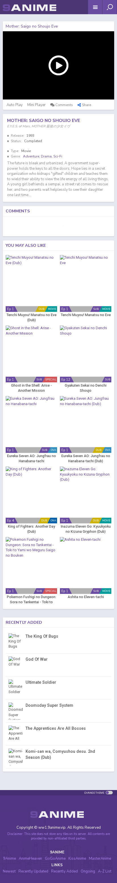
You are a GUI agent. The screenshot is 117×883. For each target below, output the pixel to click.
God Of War (37, 659)
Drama (46, 156)
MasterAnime (100, 858)
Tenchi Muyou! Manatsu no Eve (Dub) (32, 317)
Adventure (31, 156)
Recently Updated (33, 871)
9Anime (9, 858)
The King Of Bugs (42, 636)
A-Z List (104, 871)
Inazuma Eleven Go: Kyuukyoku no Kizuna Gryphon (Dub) (86, 529)
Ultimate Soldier (41, 682)
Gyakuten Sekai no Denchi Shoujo (85, 388)
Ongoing (88, 871)
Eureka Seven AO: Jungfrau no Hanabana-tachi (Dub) (85, 458)
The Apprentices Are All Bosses (56, 728)
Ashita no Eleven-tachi (86, 597)
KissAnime (77, 858)
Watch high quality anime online (29, 15)
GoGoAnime (55, 858)
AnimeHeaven (30, 858)
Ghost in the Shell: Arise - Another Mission (31, 388)
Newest (9, 871)
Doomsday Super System (49, 705)
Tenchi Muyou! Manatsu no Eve (86, 315)
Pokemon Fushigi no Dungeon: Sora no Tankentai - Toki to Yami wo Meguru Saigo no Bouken (31, 600)
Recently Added (64, 871)
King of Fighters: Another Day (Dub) (31, 529)
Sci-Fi (57, 156)
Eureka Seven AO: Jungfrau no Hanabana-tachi (31, 458)
